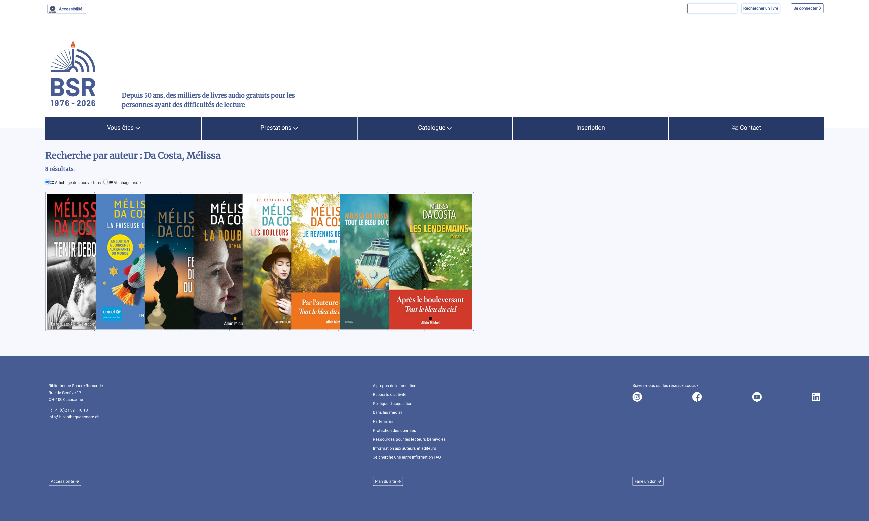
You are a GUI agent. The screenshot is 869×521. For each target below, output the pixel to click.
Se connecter (806, 8)
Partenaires (383, 421)
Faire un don (646, 481)
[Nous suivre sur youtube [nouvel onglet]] (757, 397)
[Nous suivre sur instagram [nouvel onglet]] (637, 397)
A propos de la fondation (394, 385)
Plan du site (385, 481)
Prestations (276, 127)
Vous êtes (121, 127)
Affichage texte (127, 182)
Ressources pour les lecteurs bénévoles (409, 439)
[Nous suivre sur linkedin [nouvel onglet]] (816, 397)
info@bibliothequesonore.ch (74, 416)
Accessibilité (70, 9)
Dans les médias (388, 412)
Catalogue (432, 127)
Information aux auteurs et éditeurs (404, 448)
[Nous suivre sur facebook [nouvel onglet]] (697, 397)
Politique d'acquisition (392, 403)
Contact (749, 127)
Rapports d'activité (389, 394)
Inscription (590, 127)
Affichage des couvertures (78, 182)
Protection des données (394, 430)
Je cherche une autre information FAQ (407, 457)
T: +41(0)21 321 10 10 (68, 410)
